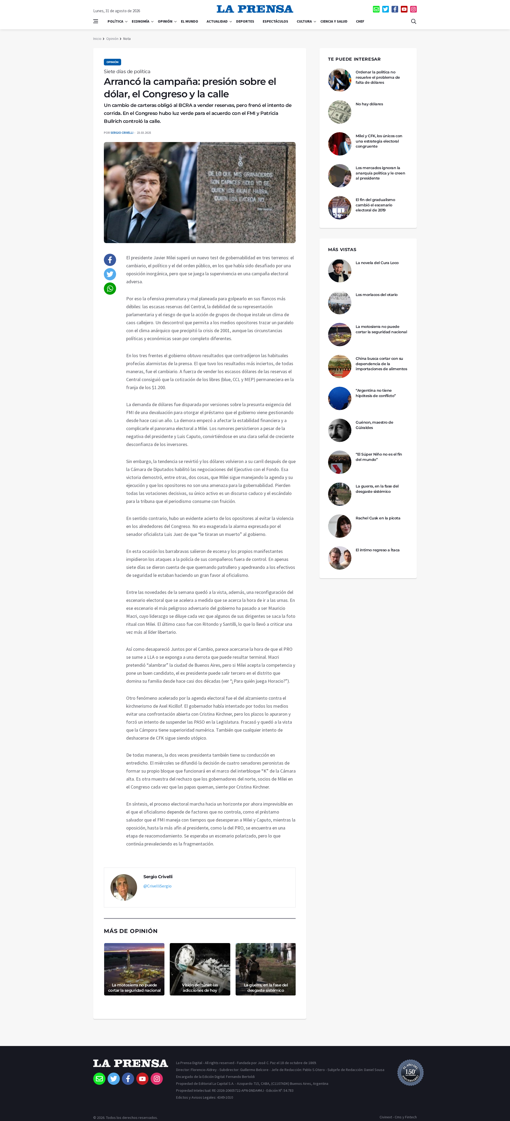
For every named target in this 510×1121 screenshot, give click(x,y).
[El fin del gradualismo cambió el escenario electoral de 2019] (339, 207)
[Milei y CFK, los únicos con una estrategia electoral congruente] (339, 144)
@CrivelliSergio (157, 886)
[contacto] (376, 9)
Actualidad (217, 21)
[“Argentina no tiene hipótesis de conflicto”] (339, 398)
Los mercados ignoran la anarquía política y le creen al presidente (380, 173)
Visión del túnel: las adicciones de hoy (200, 987)
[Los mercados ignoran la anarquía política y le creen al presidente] (339, 175)
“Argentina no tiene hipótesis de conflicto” (376, 393)
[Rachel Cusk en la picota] (339, 526)
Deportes (245, 21)
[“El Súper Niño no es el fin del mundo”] (339, 462)
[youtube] (404, 9)
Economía (140, 21)
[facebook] (395, 9)
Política (115, 21)
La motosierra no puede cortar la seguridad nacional (134, 987)
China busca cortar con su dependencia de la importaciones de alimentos (381, 363)
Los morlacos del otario (377, 294)
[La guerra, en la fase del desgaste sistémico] (339, 494)
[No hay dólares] (339, 112)
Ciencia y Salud (333, 21)
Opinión (165, 21)
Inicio (97, 38)
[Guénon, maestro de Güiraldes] (339, 430)
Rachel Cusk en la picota (378, 518)
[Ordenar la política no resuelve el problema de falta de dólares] (339, 80)
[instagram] (413, 9)
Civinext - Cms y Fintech (398, 1117)
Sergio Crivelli (121, 133)
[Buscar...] (413, 21)
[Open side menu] (95, 21)
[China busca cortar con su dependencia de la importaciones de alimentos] (339, 366)
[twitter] (385, 9)
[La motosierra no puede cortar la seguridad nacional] (339, 334)
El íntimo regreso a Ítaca (378, 550)
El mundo (189, 21)
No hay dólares (369, 104)
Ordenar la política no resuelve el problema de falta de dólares (378, 77)
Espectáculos (275, 21)
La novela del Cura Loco (377, 262)
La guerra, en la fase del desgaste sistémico (266, 987)
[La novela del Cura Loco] (339, 270)
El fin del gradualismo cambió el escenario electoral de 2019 (375, 204)
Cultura (304, 21)
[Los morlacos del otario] (339, 302)
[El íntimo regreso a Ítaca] (339, 558)
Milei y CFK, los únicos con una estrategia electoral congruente (379, 141)
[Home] (130, 1066)
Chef (360, 21)
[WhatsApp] (110, 288)
